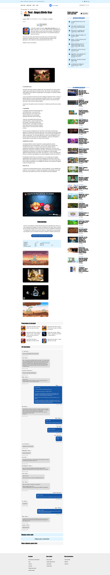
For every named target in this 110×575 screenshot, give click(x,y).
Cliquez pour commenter (42, 539)
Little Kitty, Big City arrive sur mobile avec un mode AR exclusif (83, 260)
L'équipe (30, 563)
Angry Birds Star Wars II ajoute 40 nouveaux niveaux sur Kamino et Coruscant (54, 328)
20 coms (45, 18)
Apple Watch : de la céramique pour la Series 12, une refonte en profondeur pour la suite (78, 55)
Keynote (22, 1)
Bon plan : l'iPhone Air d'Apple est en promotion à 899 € (78, 36)
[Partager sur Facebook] (21, 14)
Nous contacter (49, 559)
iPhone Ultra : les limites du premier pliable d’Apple (78, 60)
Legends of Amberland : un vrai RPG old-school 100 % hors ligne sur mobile (83, 102)
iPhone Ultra (26, 1)
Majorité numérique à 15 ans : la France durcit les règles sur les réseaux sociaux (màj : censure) (77, 45)
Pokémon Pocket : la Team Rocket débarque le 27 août (84, 214)
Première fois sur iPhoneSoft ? (34, 559)
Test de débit (49, 563)
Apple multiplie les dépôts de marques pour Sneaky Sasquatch (83, 121)
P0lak (28, 18)
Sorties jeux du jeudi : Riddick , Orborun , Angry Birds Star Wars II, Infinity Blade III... (54, 334)
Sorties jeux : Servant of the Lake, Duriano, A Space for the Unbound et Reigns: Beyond (84, 250)
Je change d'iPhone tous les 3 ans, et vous (78, 22)
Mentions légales (32, 570)
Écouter (50, 18)
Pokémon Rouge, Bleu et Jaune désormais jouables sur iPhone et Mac (84, 160)
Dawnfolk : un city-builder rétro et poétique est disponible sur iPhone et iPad (83, 240)
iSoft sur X (66, 563)
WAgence (66, 561)
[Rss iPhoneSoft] (88, 1)
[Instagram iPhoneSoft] (86, 1)
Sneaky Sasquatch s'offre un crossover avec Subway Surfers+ (84, 112)
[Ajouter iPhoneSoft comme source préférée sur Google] (42, 25)
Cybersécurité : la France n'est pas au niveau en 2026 (78, 50)
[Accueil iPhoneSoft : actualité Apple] (21, 9)
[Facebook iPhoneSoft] (84, 1)
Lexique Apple (49, 565)
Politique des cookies (32, 568)
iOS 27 (35, 1)
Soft (55, 5)
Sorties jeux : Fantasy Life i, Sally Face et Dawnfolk (84, 222)
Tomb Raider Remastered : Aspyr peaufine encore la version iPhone (83, 205)
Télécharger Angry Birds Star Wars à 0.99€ (42, 235)
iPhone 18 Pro (31, 1)
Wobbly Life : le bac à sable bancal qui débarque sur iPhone (84, 196)
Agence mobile (67, 559)
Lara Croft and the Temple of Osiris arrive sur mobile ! (83, 230)
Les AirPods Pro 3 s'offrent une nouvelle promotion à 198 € (77, 65)
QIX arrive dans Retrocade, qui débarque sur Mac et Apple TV (84, 92)
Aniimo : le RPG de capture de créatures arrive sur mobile (84, 169)
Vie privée (30, 565)
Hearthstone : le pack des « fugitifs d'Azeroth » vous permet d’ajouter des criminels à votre (84, 141)
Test (24, 21)
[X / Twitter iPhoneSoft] (82, 1)
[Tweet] (21, 12)
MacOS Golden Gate (40, 1)
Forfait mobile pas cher (51, 561)
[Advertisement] (42, 55)
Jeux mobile (24, 9)
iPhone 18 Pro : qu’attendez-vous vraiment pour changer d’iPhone (78, 31)
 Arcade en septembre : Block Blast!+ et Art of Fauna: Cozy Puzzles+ (84, 269)
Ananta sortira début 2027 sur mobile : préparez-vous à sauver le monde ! (84, 150)
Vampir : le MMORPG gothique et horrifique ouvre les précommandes (84, 131)
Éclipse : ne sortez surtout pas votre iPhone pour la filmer (78, 40)
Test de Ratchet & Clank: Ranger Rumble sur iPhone (83, 187)
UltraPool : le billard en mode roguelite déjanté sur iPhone (84, 179)
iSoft (29, 561)
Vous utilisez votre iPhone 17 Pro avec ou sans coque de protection (78, 27)
